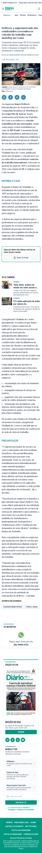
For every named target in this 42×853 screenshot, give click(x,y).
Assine (33, 822)
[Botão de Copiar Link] (23, 97)
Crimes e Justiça (31, 607)
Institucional (31, 826)
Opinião (16, 282)
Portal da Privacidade (13, 834)
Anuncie (9, 822)
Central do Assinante (14, 826)
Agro (16, 15)
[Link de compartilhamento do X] (17, 97)
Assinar (21, 732)
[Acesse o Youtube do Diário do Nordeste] (23, 740)
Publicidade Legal (21, 822)
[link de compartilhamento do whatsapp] (4, 97)
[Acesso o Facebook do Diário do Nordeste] (12, 740)
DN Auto (23, 15)
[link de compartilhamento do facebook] (10, 97)
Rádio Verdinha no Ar (10, 3)
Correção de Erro (31, 834)
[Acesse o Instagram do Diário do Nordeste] (7, 740)
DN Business (32, 15)
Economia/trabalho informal (13, 607)
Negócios (6, 15)
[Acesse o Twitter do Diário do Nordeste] (18, 740)
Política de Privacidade (25, 810)
